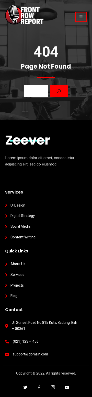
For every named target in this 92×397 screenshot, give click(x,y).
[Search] (59, 91)
